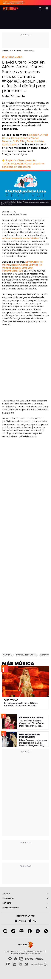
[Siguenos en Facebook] (30, 932)
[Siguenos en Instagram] (21, 932)
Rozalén (34, 134)
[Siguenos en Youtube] (5, 932)
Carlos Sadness (20, 138)
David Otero (9, 144)
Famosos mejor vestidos (13, 3)
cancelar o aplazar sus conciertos (20, 238)
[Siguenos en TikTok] (13, 932)
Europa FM (6, 51)
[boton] (37, 893)
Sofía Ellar (19, 141)
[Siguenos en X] (38, 932)
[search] (40, 8)
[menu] (47, 8)
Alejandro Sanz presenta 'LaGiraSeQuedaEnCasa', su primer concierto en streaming (23, 163)
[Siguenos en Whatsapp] (46, 932)
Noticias (17, 51)
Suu (20, 270)
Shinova (16, 268)
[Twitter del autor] (15, 212)
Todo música (29, 51)
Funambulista (35, 141)
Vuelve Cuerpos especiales (13, 2)
